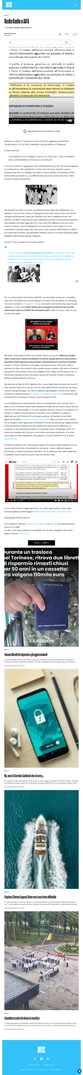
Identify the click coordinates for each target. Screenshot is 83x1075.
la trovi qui (24, 533)
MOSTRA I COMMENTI (41, 543)
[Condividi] (60, 34)
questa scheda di (53, 511)
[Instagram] (35, 1059)
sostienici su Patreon (36, 524)
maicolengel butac (10, 33)
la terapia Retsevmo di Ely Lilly (35, 419)
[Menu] (75, 5)
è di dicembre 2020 (30, 304)
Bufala (6, 649)
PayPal (53, 524)
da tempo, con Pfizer (39, 394)
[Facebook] (41, 1059)
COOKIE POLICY (49, 1065)
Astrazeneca (56, 394)
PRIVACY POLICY (34, 1065)
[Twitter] (48, 1059)
